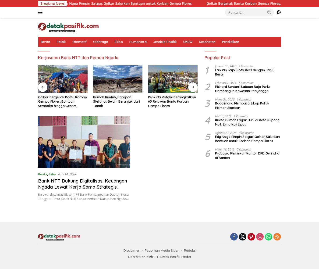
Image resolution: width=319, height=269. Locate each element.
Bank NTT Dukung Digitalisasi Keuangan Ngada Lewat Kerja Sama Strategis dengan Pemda (82, 187)
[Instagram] (260, 237)
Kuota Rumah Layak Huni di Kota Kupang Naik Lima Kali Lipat (247, 122)
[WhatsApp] (268, 237)
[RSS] (277, 237)
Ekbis (119, 42)
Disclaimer (132, 250)
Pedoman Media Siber (162, 250)
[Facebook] (234, 237)
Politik (61, 42)
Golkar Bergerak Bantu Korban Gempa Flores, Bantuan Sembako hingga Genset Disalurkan (62, 101)
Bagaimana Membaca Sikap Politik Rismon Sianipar (242, 105)
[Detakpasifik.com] (68, 27)
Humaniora (138, 42)
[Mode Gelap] (278, 12)
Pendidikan (230, 42)
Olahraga (100, 42)
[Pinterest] (251, 237)
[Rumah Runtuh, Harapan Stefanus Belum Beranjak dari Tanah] (118, 79)
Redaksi (190, 250)
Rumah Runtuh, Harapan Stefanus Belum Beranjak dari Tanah (116, 101)
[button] (269, 12)
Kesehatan (207, 42)
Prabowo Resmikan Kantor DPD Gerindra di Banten (247, 155)
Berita (45, 42)
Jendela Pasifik (165, 42)
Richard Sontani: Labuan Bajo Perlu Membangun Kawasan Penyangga (242, 89)
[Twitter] (242, 237)
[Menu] (41, 12)
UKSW (187, 42)
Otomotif (79, 42)
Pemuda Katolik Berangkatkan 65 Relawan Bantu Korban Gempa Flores (172, 101)
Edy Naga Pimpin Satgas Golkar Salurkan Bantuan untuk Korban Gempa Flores (119, 3)
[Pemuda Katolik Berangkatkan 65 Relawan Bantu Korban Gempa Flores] (173, 79)
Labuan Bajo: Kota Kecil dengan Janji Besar (244, 72)
